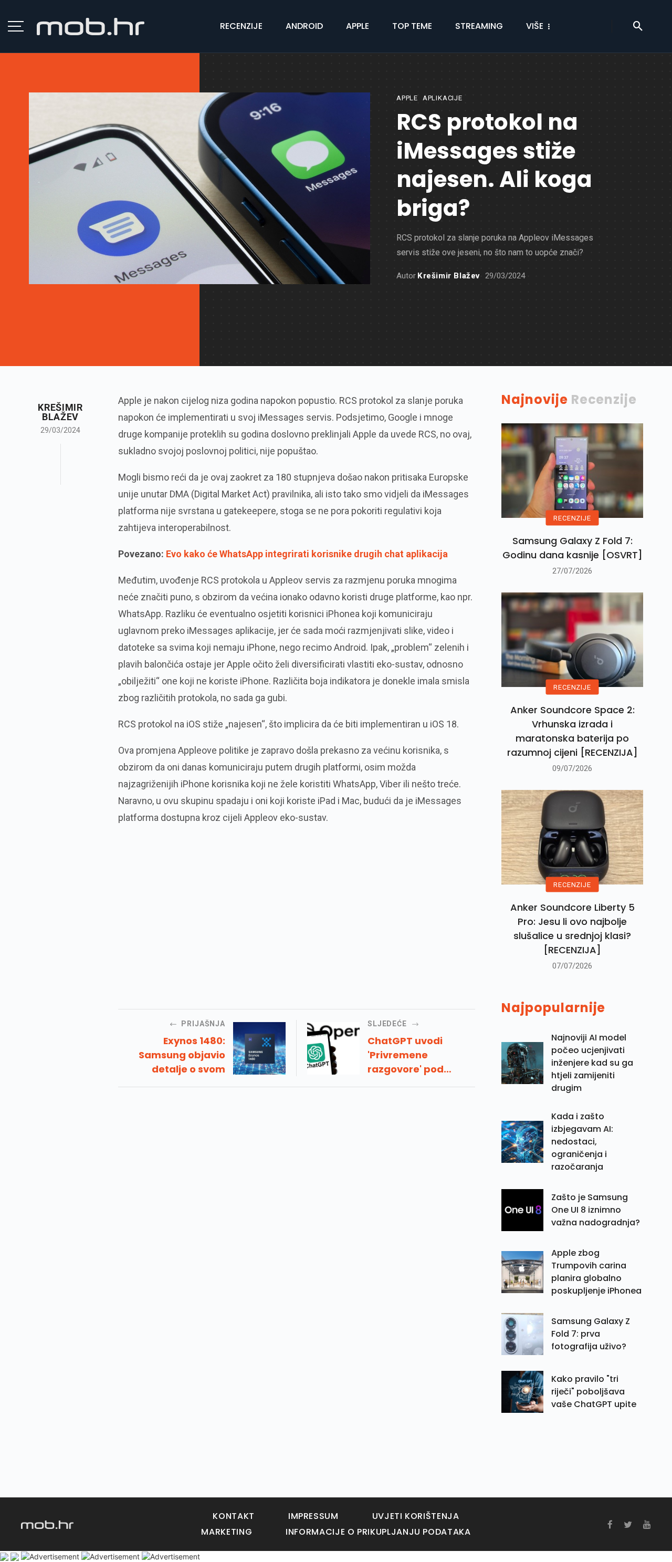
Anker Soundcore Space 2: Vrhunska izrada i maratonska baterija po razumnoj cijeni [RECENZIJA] (572, 731)
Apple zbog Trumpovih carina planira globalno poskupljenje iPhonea (596, 1272)
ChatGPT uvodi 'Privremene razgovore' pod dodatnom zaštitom (418, 1055)
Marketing (226, 1532)
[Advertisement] (296, 909)
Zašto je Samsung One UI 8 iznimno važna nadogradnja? (595, 1209)
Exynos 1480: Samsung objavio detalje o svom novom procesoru (181, 1055)
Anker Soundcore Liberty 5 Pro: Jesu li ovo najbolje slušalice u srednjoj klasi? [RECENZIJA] (572, 928)
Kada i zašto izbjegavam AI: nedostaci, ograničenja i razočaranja (582, 1141)
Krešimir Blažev (448, 276)
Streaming (479, 26)
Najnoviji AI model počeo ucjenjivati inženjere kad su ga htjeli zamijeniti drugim (592, 1063)
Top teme (412, 26)
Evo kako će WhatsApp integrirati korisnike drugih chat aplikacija (307, 553)
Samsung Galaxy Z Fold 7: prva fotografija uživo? (590, 1333)
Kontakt (233, 1516)
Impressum (313, 1516)
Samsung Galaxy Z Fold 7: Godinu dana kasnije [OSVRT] (572, 547)
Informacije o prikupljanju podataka (378, 1532)
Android (304, 26)
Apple (357, 26)
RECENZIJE (572, 518)
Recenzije (241, 26)
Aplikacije (443, 98)
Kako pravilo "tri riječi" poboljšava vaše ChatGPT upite (593, 1391)
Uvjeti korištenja (415, 1516)
